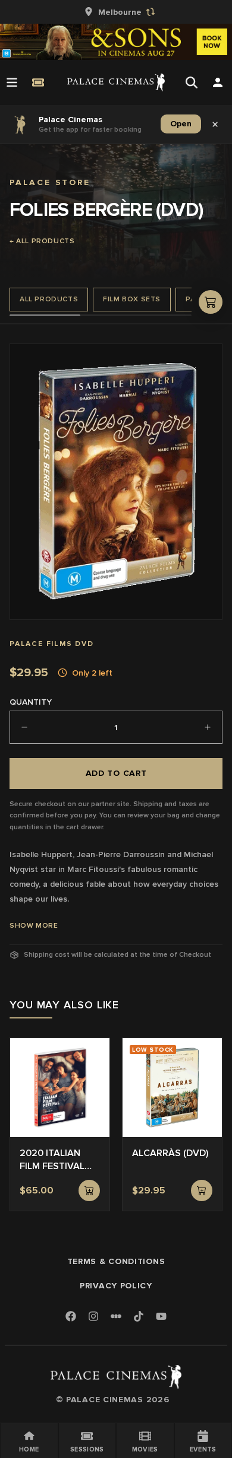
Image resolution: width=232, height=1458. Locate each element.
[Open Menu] (12, 82)
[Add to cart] (89, 1190)
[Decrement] (24, 727)
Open (181, 124)
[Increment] (207, 727)
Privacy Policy (116, 1286)
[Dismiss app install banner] (215, 124)
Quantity (31, 702)
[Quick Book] (38, 82)
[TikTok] (138, 1316)
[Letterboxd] (116, 1316)
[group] (116, 12)
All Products (49, 299)
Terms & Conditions (116, 1261)
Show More (34, 925)
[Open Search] (191, 82)
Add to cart (116, 773)
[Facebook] (70, 1317)
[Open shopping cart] (210, 302)
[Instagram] (93, 1317)
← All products (42, 241)
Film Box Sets (132, 299)
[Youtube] (161, 1317)
